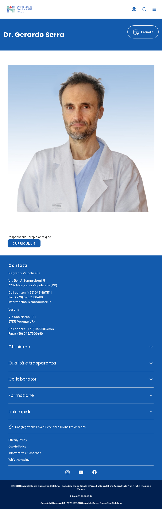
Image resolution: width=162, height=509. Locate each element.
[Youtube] (81, 472)
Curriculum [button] (24, 243)
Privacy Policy (17, 440)
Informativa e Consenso (24, 453)
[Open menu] (154, 9)
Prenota (147, 32)
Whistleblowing (19, 459)
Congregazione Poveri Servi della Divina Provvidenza (50, 427)
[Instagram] (67, 472)
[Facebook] (94, 472)
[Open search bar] (144, 9)
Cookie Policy (17, 446)
